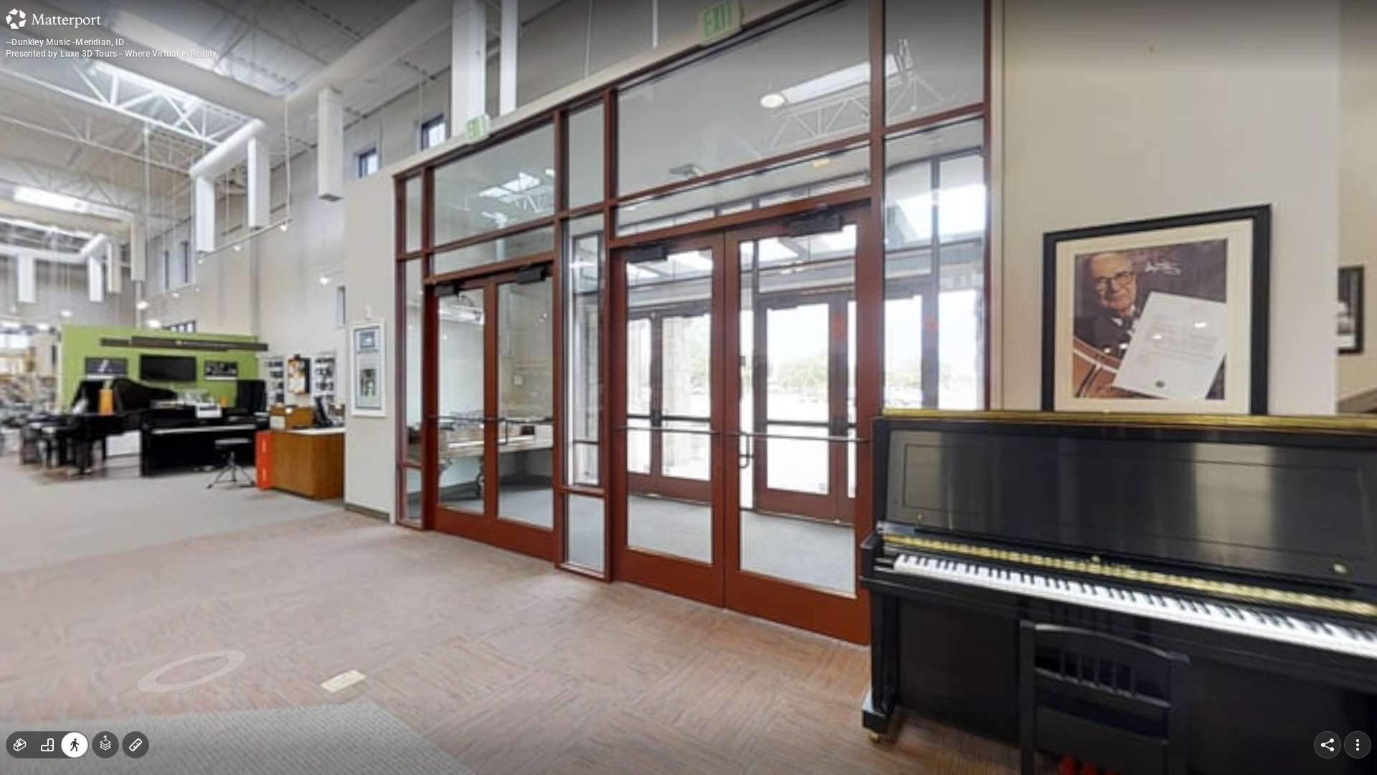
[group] (47, 744)
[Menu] (1357, 744)
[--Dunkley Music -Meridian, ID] (688, 387)
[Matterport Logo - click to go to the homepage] (53, 19)
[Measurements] (135, 744)
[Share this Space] (1327, 744)
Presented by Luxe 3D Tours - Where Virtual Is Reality (111, 54)
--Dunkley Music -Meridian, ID (65, 42)
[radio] (20, 745)
